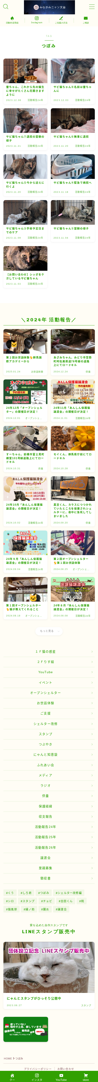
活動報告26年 (45, 847)
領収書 (45, 878)
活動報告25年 (45, 837)
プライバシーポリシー (38, 1069)
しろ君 (27, 893)
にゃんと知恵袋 (46, 754)
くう (11, 893)
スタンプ (46, 734)
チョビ (47, 901)
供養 (45, 796)
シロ (11, 901)
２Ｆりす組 (45, 662)
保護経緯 (46, 806)
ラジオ (45, 785)
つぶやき (46, 744)
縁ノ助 (30, 909)
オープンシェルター (45, 693)
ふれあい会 (45, 765)
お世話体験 (45, 703)
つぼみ (44, 893)
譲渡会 (45, 858)
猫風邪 (12, 909)
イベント (46, 682)
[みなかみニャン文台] (49, 7)
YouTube (45, 672)
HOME (8, 1058)
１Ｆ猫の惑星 (45, 651)
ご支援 (45, 713)
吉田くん (67, 901)
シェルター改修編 (70, 893)
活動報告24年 (45, 827)
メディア (45, 775)
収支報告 (46, 816)
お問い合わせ (65, 1069)
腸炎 (46, 909)
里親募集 (46, 868)
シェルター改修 (46, 724)
